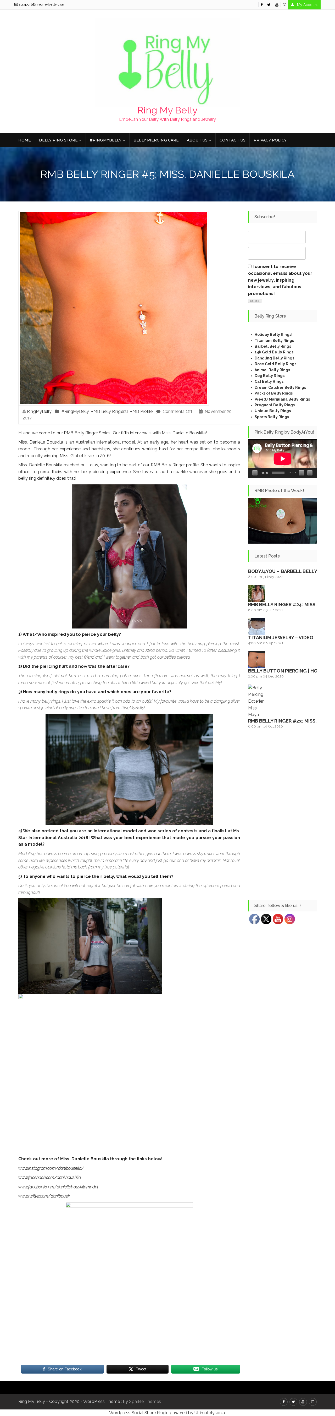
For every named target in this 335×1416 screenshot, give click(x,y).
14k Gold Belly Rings (274, 352)
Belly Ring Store (58, 140)
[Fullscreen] (309, 472)
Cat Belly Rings (269, 381)
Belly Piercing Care (156, 140)
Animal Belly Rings (272, 370)
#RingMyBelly (105, 140)
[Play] (255, 472)
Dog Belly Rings (270, 376)
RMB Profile (141, 411)
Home (24, 140)
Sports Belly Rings (272, 417)
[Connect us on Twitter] (269, 5)
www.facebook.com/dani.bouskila (49, 1177)
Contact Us (232, 140)
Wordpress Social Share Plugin (139, 1412)
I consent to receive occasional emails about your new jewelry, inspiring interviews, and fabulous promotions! (280, 280)
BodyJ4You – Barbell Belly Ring (289, 571)
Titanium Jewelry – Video (280, 637)
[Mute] (301, 472)
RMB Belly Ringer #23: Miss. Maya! (290, 721)
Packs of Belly (268, 393)
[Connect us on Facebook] (262, 5)
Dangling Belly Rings (274, 358)
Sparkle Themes (145, 1401)
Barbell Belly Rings (273, 346)
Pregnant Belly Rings (275, 405)
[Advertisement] (282, 814)
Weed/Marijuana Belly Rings (282, 399)
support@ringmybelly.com (42, 4)
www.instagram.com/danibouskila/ (51, 1168)
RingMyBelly (39, 411)
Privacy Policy (270, 140)
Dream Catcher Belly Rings (280, 387)
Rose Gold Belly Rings (276, 364)
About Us (197, 140)
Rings (287, 393)
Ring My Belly (167, 110)
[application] (282, 458)
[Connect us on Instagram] (284, 5)
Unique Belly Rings (273, 411)
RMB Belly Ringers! (109, 411)
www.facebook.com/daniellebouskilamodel (58, 1186)
